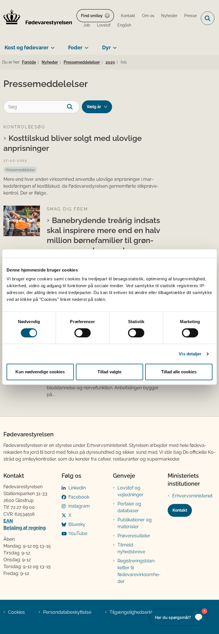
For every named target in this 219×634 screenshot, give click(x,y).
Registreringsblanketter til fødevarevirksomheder (139, 571)
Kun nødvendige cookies (40, 371)
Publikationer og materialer (134, 523)
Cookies (16, 612)
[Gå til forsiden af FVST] (36, 18)
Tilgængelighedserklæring (137, 612)
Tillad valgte (109, 371)
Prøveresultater (133, 535)
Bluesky (76, 524)
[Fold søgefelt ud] (207, 18)
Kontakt (180, 510)
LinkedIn (77, 488)
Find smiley (92, 15)
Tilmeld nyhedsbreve (131, 548)
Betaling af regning (24, 527)
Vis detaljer (190, 353)
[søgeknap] (73, 106)
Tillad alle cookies (178, 371)
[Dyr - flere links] (114, 45)
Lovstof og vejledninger (130, 491)
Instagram (79, 506)
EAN (8, 521)
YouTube (77, 533)
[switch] (82, 332)
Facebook (78, 497)
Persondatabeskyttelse (67, 612)
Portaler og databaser (129, 507)
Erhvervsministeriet (192, 496)
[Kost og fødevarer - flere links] (51, 45)
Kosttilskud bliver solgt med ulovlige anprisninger (72, 143)
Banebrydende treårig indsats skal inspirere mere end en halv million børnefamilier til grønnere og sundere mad (103, 235)
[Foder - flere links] (85, 45)
